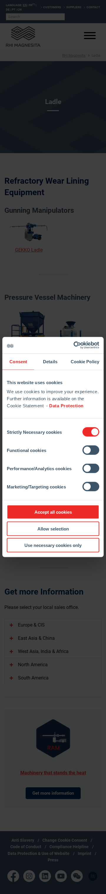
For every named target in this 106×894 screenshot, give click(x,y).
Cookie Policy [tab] (85, 361)
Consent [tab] (18, 361)
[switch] (90, 450)
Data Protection (66, 405)
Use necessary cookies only (53, 545)
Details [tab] (50, 361)
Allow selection (53, 528)
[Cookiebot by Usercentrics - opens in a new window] (74, 345)
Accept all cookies (53, 512)
